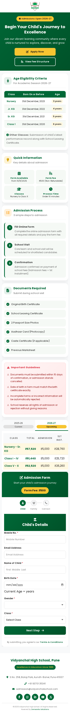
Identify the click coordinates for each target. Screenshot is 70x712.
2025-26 (18, 425)
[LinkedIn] (35, 697)
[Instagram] (27, 697)
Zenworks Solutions (40, 709)
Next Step (33, 630)
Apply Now (37, 51)
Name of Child (13, 563)
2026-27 (51, 425)
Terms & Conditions (51, 642)
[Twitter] (51, 697)
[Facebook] (19, 697)
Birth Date (11, 578)
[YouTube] (43, 697)
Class (8, 613)
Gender (9, 598)
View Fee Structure (37, 61)
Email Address (12, 547)
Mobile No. (11, 532)
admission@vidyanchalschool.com (37, 689)
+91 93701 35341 (37, 683)
